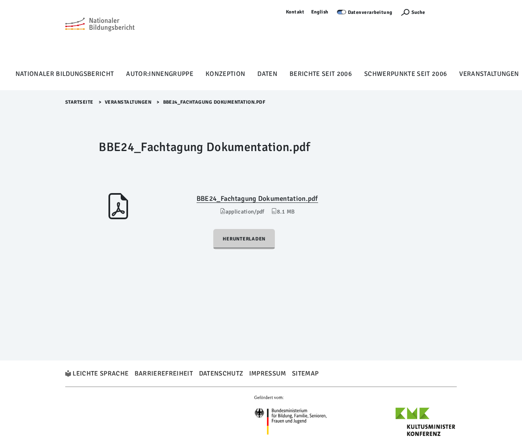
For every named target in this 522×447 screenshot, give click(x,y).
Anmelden (445, 12)
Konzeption (225, 74)
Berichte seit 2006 (321, 74)
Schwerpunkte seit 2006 (405, 74)
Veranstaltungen (489, 74)
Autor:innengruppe (159, 74)
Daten (267, 74)
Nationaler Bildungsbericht (64, 74)
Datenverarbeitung (370, 12)
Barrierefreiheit (164, 373)
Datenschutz (221, 373)
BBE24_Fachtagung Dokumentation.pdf (257, 198)
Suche (418, 12)
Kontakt (295, 12)
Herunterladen (244, 239)
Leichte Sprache (100, 373)
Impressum (267, 373)
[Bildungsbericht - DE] (100, 37)
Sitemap (305, 373)
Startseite (79, 102)
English (320, 12)
